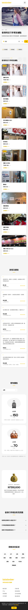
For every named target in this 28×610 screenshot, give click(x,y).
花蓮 (4, 557)
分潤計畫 (17, 588)
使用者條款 (17, 591)
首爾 (7, 561)
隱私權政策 (16, 604)
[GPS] (19, 41)
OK (14, 607)
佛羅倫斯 (14, 565)
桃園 (17, 557)
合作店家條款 (18, 593)
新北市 (23, 557)
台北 (5, 554)
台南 (17, 554)
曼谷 (13, 561)
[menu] (24, 2)
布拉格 (20, 561)
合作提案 (5, 596)
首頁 (3, 29)
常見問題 (5, 593)
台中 (11, 554)
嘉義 (10, 557)
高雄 (23, 554)
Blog (4, 591)
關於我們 (5, 588)
